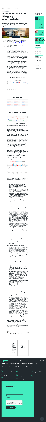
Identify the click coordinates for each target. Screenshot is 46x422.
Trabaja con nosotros (33, 366)
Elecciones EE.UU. (39, 53)
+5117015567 (21, 376)
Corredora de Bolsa (17, 363)
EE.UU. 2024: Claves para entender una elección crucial (41, 21)
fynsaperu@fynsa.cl (22, 379)
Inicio (3, 8)
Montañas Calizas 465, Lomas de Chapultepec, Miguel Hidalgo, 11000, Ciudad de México (38, 372)
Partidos (37, 65)
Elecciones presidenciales (38, 57)
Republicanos (38, 68)
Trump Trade (38, 70)
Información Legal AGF (23, 366)
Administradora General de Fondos (29, 363)
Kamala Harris (38, 60)
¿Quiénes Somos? (5, 363)
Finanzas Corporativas (15, 365)
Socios (11, 363)
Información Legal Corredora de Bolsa (10, 366)
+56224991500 (6, 375)
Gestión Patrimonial (6, 365)
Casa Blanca (37, 48)
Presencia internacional (25, 365)
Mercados (37, 62)
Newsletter (16, 8)
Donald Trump (38, 51)
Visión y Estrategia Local (41, 32)
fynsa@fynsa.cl (6, 378)
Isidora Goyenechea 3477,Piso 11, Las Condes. (8, 372)
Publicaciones (9, 8)
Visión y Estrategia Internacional (42, 39)
